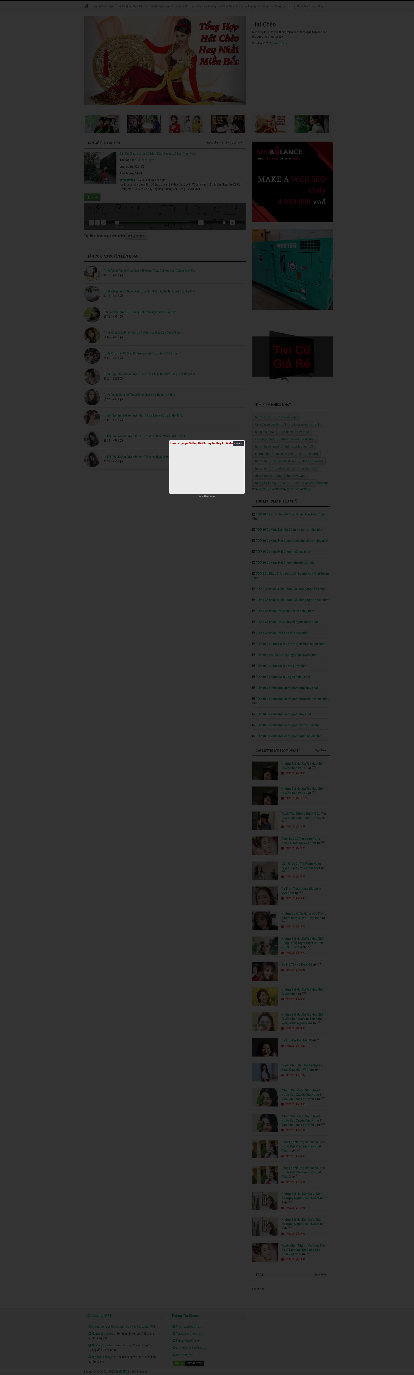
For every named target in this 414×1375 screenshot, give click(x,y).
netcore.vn (211, 496)
